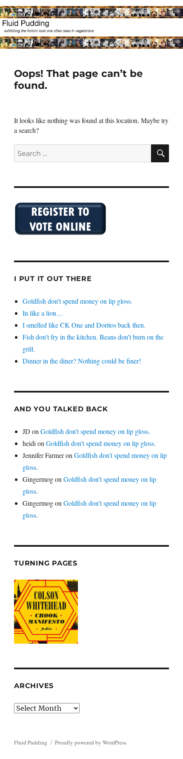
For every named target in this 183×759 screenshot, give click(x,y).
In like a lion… (43, 312)
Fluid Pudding (30, 742)
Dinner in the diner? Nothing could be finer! (82, 360)
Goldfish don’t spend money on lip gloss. (77, 300)
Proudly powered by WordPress (90, 742)
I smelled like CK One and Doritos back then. (84, 324)
